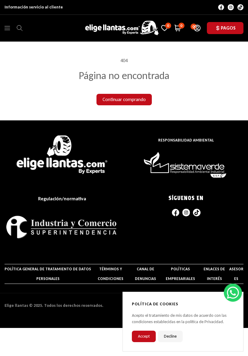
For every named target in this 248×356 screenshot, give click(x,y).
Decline (170, 336)
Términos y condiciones (110, 274)
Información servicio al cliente (34, 7)
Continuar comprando (124, 99)
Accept (144, 336)
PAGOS (228, 28)
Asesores (236, 274)
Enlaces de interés (214, 274)
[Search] (19, 28)
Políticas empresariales (180, 274)
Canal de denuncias (145, 274)
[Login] (197, 28)
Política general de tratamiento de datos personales (48, 274)
